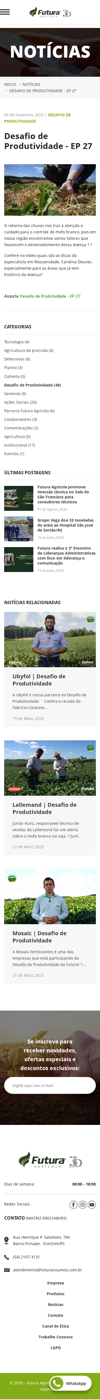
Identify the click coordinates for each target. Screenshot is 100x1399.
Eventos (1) (14, 453)
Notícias (55, 1304)
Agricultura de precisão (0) (28, 350)
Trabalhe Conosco (56, 1336)
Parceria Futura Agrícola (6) (29, 410)
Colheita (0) (14, 376)
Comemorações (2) (21, 428)
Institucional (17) (19, 445)
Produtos (55, 1293)
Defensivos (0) (17, 359)
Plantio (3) (13, 367)
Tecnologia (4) (16, 341)
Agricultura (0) (17, 436)
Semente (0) (15, 393)
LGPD (56, 1347)
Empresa (55, 1282)
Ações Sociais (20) (20, 402)
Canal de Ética (55, 1326)
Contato (55, 1315)
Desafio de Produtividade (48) (32, 385)
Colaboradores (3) (20, 419)
